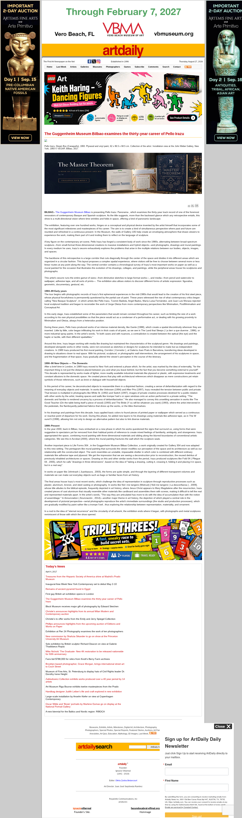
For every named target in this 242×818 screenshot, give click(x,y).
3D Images (133, 734)
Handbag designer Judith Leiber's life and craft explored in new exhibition (84, 691)
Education (112, 734)
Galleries (85, 67)
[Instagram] (98, 63)
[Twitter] (94, 63)
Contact (177, 67)
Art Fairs (157, 730)
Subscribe (139, 67)
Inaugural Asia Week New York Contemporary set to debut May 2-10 (81, 584)
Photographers (113, 67)
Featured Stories (136, 730)
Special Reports (121, 730)
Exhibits (102, 727)
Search (165, 67)
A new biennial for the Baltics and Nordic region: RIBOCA (75, 711)
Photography (151, 727)
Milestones (118, 727)
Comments (153, 67)
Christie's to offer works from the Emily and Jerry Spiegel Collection (80, 619)
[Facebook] (90, 63)
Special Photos (106, 730)
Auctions (149, 730)
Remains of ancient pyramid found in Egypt (68, 589)
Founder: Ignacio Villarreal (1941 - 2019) (123, 771)
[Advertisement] (164, 588)
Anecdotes (94, 734)
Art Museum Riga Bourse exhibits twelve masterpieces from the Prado (82, 686)
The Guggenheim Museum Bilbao (73, 212)
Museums (97, 67)
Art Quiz (103, 734)
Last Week (61, 67)
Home (49, 67)
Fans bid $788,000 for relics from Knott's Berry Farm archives (78, 659)
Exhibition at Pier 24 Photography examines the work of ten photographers (84, 631)
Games (127, 67)
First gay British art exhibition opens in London (70, 594)
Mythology (122, 734)
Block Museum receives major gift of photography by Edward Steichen (82, 606)
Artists (73, 67)
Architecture (139, 727)
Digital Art (128, 727)
